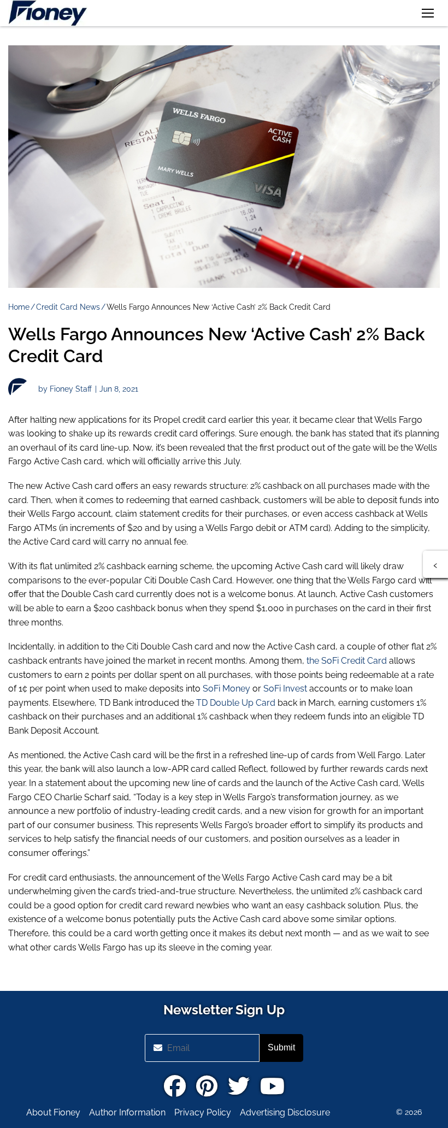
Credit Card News (68, 307)
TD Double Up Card (235, 703)
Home (19, 307)
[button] (428, 13)
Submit (281, 1047)
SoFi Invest (284, 688)
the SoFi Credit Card (346, 660)
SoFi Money (226, 688)
